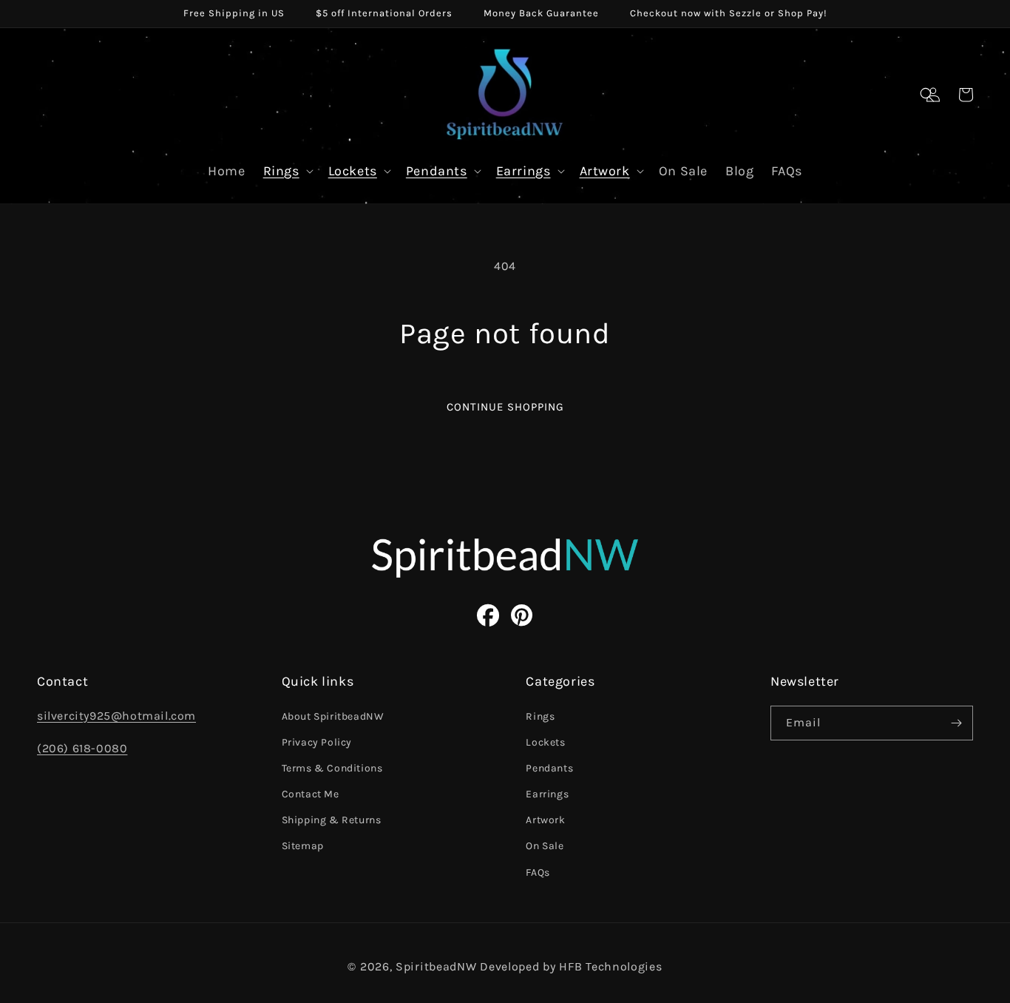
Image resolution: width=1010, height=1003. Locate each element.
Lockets (352, 171)
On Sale (544, 846)
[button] (927, 94)
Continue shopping (505, 406)
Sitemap (303, 846)
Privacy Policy (317, 742)
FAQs (537, 872)
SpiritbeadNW (436, 966)
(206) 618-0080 (82, 748)
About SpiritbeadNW (333, 716)
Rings (281, 171)
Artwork (605, 171)
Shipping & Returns (332, 820)
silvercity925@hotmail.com (116, 716)
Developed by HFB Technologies (571, 966)
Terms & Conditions (332, 768)
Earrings (523, 171)
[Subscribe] (956, 723)
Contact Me (310, 794)
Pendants (436, 171)
